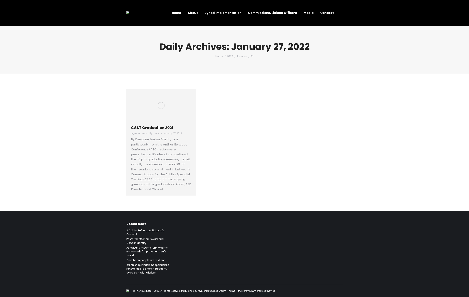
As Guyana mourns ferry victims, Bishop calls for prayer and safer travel (147, 251)
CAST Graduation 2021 (152, 127)
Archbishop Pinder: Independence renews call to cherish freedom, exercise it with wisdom (147, 268)
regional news (139, 133)
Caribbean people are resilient (145, 260)
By (154, 133)
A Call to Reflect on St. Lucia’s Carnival (145, 232)
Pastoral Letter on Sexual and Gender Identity (145, 241)
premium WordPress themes (259, 290)
